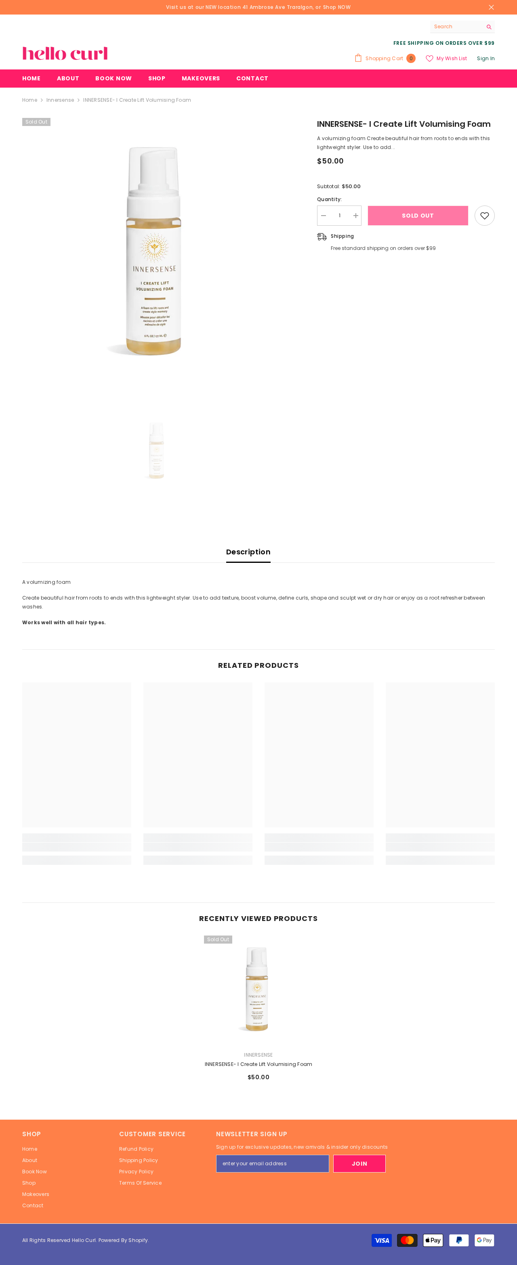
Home (29, 100)
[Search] (462, 27)
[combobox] (456, 27)
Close (491, 7)
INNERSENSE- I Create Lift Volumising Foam (259, 1064)
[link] (76, 847)
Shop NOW (337, 7)
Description (248, 552)
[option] (157, 253)
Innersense (60, 100)
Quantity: (329, 199)
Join (360, 1164)
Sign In (486, 58)
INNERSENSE (258, 1054)
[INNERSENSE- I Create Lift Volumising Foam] (258, 990)
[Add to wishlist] (485, 216)
